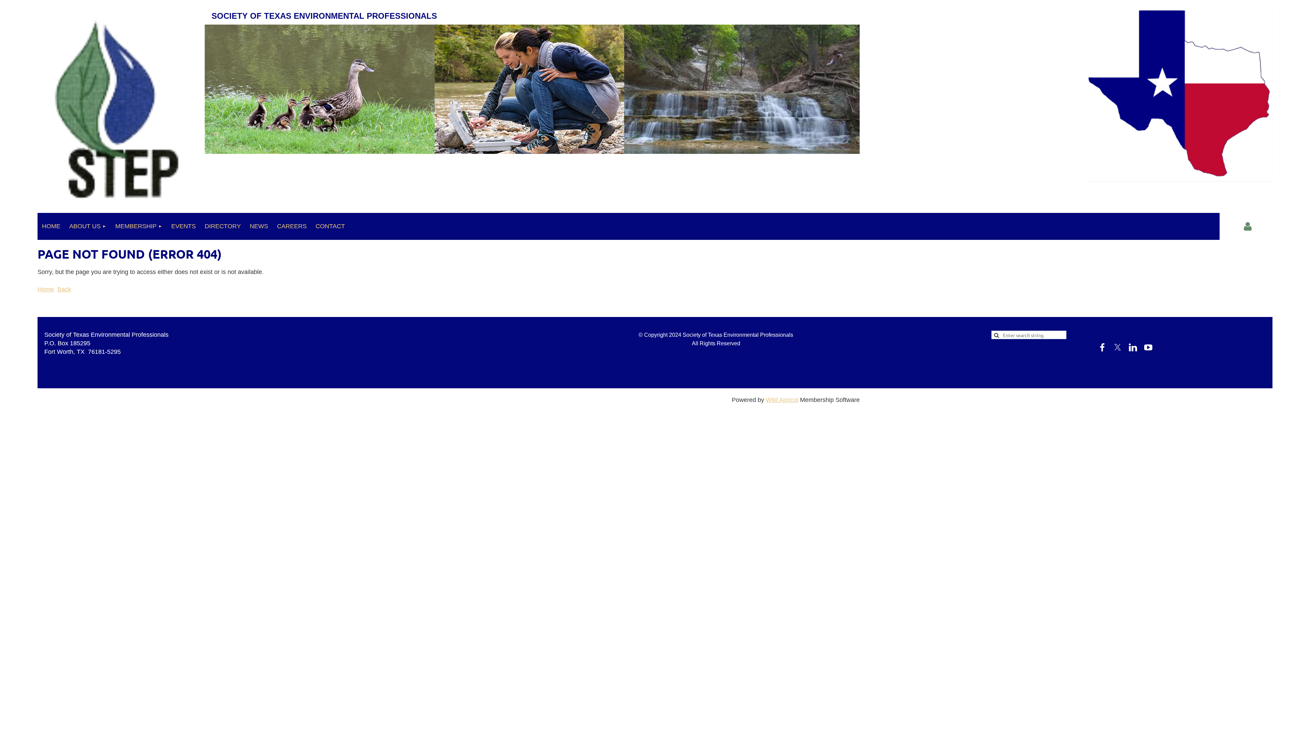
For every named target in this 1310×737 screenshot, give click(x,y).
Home (46, 289)
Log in (1247, 226)
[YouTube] (88, 309)
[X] (57, 309)
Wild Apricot (782, 399)
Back (64, 289)
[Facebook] (42, 309)
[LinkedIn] (73, 309)
